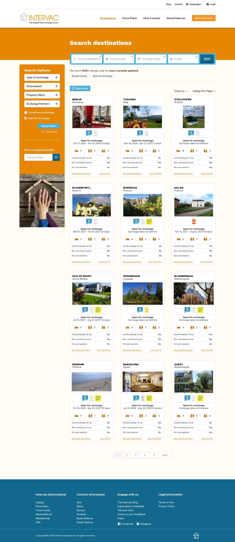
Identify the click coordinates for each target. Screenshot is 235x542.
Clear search (51, 131)
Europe (81, 510)
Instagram (145, 523)
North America (85, 518)
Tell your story (126, 510)
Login (213, 4)
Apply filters (48, 125)
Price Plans (42, 506)
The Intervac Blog (128, 502)
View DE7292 (104, 174)
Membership (43, 518)
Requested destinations (81, 174)
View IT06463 (155, 174)
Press (121, 518)
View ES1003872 (154, 438)
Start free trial (204, 18)
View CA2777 (156, 350)
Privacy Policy (166, 506)
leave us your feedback (132, 514)
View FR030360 (155, 262)
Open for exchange (39, 118)
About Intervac (44, 514)
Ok (56, 157)
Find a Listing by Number (39, 149)
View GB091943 (103, 350)
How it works (43, 510)
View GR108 (105, 438)
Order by (179, 91)
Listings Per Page (203, 91)
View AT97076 (104, 262)
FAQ (38, 522)
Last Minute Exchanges (41, 112)
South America (85, 522)
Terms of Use (166, 502)
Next (165, 455)
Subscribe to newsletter (131, 506)
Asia (79, 502)
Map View (82, 88)
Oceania (81, 514)
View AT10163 (207, 174)
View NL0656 (207, 350)
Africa (80, 506)
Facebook (127, 523)
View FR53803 (206, 262)
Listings (40, 502)
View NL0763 (207, 438)
